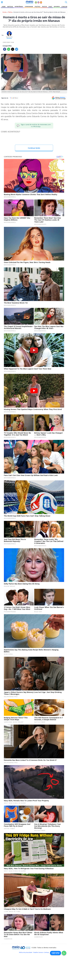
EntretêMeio (19, 6)
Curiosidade (29, 6)
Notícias (10, 6)
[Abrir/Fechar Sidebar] (2, 2)
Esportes (57, 6)
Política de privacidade (25, 952)
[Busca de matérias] (66, 3)
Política (37, 6)
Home (3, 6)
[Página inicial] (29, 2)
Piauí (50, 6)
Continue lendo (34, 148)
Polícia (44, 6)
